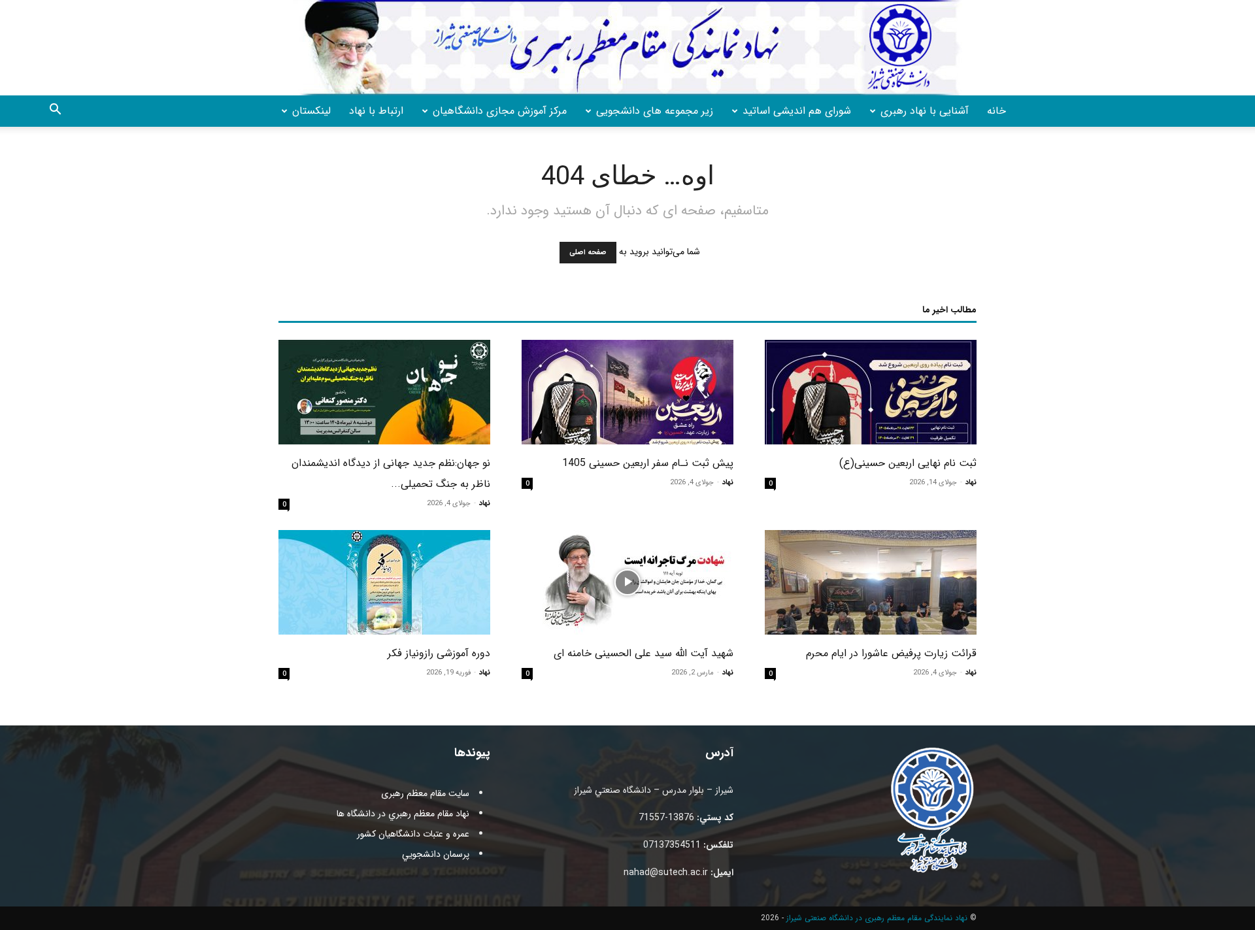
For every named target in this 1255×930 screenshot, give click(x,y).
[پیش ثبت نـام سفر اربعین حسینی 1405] (627, 392)
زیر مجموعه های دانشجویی (654, 111)
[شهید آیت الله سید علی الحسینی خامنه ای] (627, 582)
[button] (55, 112)
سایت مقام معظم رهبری (425, 793)
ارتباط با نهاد (376, 111)
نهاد (971, 482)
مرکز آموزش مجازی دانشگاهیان (500, 111)
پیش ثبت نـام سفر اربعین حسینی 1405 (647, 463)
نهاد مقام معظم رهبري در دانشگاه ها (403, 813)
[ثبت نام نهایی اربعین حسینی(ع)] (871, 392)
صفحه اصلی (588, 252)
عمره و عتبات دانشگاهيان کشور (413, 834)
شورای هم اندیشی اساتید (797, 111)
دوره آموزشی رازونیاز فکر (439, 653)
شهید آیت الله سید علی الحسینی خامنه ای (643, 653)
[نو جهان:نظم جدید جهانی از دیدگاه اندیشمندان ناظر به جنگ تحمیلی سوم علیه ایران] (384, 392)
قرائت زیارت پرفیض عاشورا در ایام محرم (891, 653)
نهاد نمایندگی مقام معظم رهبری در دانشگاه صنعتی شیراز (876, 918)
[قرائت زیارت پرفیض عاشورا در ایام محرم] (871, 582)
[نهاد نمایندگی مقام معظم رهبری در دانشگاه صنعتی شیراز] (627, 47)
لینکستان (311, 111)
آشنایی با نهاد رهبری (924, 111)
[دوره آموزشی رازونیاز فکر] (384, 582)
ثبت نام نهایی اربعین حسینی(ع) (908, 463)
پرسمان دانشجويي (435, 854)
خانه (996, 111)
